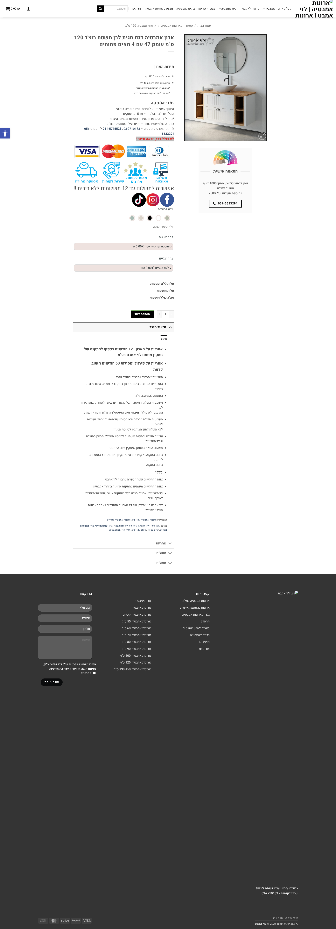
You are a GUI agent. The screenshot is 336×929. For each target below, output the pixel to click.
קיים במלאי (153, 530)
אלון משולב (144, 526)
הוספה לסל (142, 314)
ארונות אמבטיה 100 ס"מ (135, 655)
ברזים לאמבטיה (185, 9)
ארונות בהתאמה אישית (195, 607)
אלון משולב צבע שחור (125, 526)
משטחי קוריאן (206, 9)
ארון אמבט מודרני (104, 526)
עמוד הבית (204, 25)
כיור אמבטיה (228, 9)
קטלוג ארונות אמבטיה (278, 9)
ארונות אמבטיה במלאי (195, 601)
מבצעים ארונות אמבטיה (159, 9)
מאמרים (204, 642)
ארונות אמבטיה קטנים (137, 614)
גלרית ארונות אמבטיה (196, 614)
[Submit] (100, 8)
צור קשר (136, 9)
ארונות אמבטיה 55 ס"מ (136, 621)
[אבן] (141, 218)
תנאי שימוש (291, 918)
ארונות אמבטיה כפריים (118, 520)
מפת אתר (278, 918)
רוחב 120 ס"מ (139, 530)
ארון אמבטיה (143, 601)
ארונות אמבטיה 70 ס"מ (136, 635)
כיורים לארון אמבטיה (196, 628)
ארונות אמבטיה (141, 607)
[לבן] (158, 218)
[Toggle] (170, 327)
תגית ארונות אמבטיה (119, 530)
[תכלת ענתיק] (132, 218)
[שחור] (150, 218)
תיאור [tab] (164, 339)
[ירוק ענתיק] (167, 218)
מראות (205, 621)
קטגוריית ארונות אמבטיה (177, 25)
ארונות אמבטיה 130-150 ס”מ (132, 669)
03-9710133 (131, 128)
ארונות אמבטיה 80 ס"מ (136, 642)
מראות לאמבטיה (249, 9)
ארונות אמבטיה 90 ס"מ (136, 649)
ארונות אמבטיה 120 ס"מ (140, 25)
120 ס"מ (155, 526)
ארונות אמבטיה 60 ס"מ (136, 628)
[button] (28, 8)
